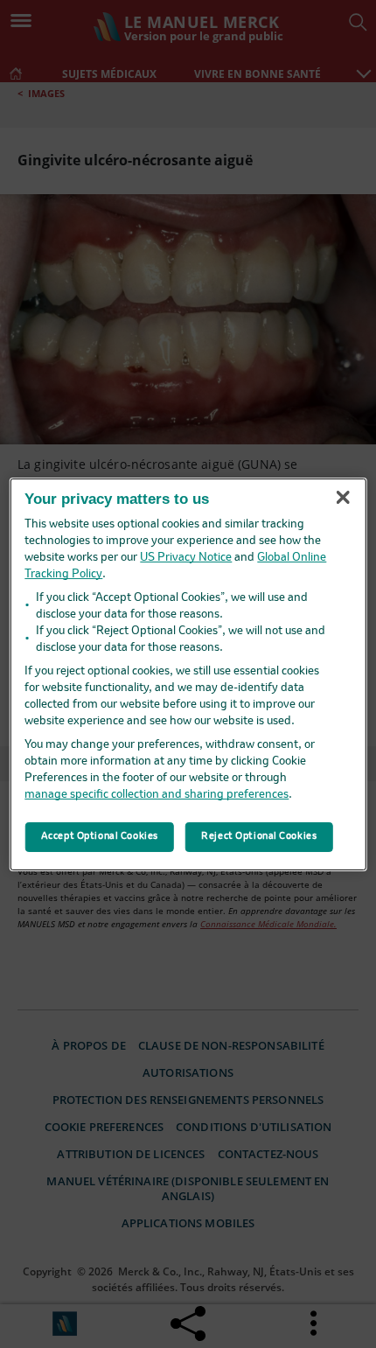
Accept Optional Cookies (99, 836)
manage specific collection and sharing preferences (156, 794)
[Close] (343, 497)
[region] (188, 673)
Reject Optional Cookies (259, 836)
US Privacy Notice (186, 557)
